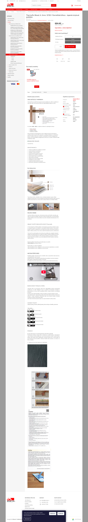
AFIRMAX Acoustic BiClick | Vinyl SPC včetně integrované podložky (17, 28)
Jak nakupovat (35, 1)
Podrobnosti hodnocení (42, 20)
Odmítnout (52, 513)
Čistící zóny (11, 72)
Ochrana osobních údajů (29, 508)
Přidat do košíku (71, 46)
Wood (13, 58)
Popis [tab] (28, 92)
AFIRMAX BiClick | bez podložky (17, 25)
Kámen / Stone (33, 130)
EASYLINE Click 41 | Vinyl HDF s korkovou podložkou (16, 46)
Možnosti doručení (58, 30)
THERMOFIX (13, 56)
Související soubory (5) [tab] (36, 92)
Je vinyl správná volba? (58, 504)
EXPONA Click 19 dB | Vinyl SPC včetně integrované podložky (16, 31)
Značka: (50, 20)
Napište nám (27, 506)
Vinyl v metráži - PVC (13, 65)
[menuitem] (10, 9)
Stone (13, 59)
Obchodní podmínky (29, 505)
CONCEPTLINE (13, 61)
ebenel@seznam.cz (45, 500)
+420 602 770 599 (44, 504)
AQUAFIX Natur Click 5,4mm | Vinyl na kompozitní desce (17, 38)
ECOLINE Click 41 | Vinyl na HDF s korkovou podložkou (17, 49)
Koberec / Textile (33, 131)
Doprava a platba (43, 1)
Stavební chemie (11, 73)
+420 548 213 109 (44, 502)
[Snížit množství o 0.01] (64, 47)
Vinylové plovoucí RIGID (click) (14, 24)
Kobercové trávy (12, 68)
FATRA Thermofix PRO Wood (16, 63)
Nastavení (27, 519)
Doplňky (9, 77)
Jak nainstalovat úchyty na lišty (60, 500)
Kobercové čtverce (13, 70)
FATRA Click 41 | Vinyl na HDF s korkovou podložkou (16, 52)
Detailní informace (58, 55)
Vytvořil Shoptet (78, 519)
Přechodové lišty (11, 18)
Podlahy (9, 22)
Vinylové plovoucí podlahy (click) (15, 36)
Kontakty (52, 1)
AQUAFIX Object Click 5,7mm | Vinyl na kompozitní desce (17, 41)
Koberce (10, 66)
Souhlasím (60, 513)
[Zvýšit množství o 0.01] (64, 45)
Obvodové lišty (11, 20)
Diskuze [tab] (45, 92)
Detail (36, 86)
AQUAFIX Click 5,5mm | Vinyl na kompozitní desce (16, 44)
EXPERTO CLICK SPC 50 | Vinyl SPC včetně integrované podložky (17, 33)
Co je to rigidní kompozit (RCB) (60, 502)
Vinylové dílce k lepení (13, 54)
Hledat (53, 5)
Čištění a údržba (11, 75)
